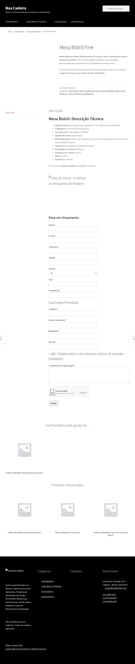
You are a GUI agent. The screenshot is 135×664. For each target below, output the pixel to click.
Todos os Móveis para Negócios (81, 94)
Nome (52, 225)
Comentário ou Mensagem (62, 365)
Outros (52, 342)
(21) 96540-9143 (110, 601)
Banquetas (54, 331)
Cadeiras (53, 309)
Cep (51, 279)
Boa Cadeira (16, 8)
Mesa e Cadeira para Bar (89, 91)
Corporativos (61, 21)
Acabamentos (77, 21)
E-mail (52, 236)
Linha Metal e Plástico (36, 21)
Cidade (52, 257)
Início (10, 31)
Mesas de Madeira (34, 31)
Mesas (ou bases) (58, 320)
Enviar (54, 403)
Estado (52, 268)
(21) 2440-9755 (109, 594)
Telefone (54, 247)
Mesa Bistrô (74, 91)
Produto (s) (54, 290)
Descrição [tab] (10, 112)
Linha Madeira (12, 21)
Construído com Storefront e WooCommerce (26, 649)
